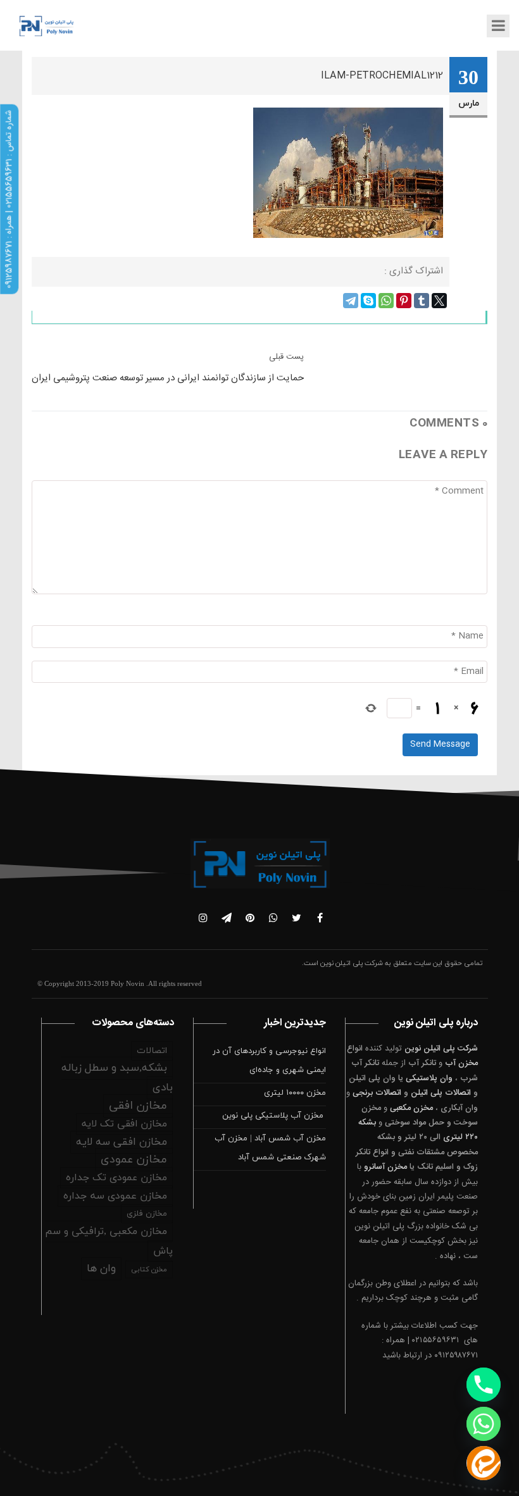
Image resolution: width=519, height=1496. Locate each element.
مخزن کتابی (149, 1269)
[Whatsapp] (483, 1424)
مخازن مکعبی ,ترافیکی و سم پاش (109, 1241)
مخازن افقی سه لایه (121, 1142)
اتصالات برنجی (377, 1093)
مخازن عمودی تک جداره (116, 1178)
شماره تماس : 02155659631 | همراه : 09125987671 (9, 199)
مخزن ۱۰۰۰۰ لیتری (295, 1093)
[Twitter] (439, 300)
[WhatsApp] (386, 300)
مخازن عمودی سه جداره (115, 1196)
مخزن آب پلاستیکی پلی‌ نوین (274, 1115)
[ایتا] (483, 1463)
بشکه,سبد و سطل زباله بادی (117, 1078)
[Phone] (483, 1385)
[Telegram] (350, 300)
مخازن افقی (138, 1106)
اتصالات (152, 1051)
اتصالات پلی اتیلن (441, 1093)
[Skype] (368, 300)
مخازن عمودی (134, 1160)
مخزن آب (461, 1063)
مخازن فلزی (147, 1213)
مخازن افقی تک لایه (124, 1124)
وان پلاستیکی (429, 1078)
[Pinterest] (403, 300)
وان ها (101, 1268)
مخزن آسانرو (385, 1167)
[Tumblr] (421, 300)
